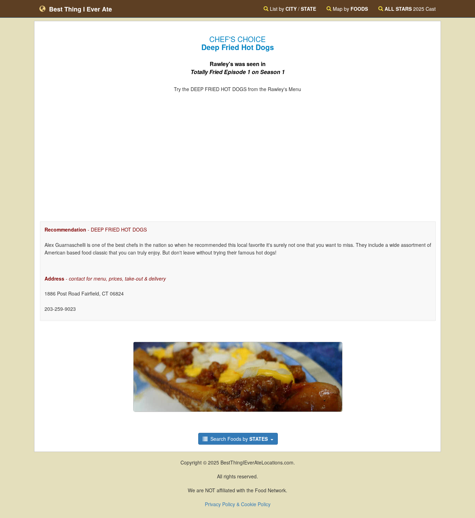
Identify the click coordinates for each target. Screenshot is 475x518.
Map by (349, 8)
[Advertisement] (237, 151)
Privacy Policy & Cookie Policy (238, 504)
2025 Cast (410, 8)
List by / (292, 8)
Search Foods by (238, 438)
